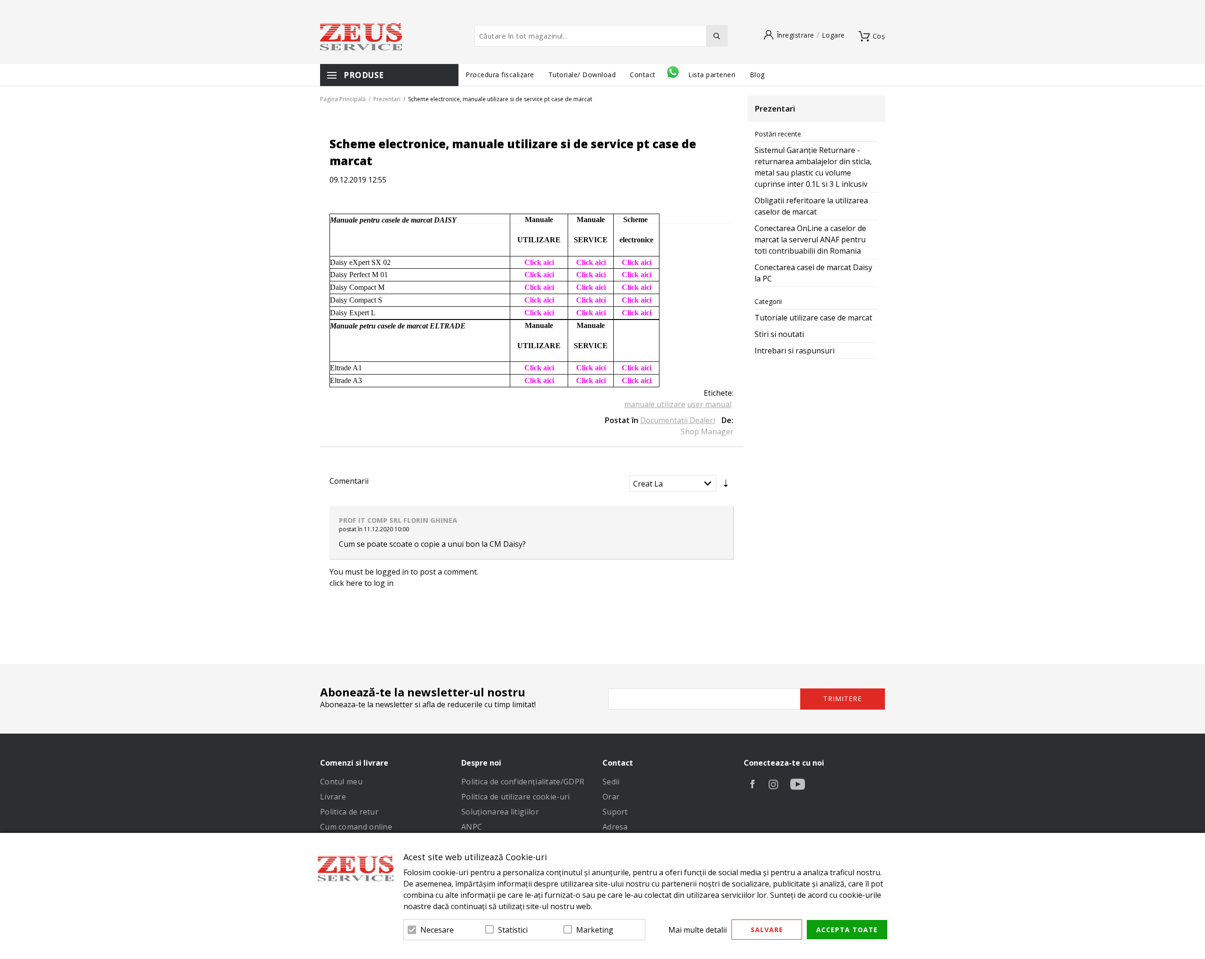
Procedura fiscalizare (500, 74)
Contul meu (341, 781)
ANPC (471, 827)
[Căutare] (717, 36)
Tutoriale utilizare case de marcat (813, 317)
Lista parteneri (712, 74)
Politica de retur (349, 812)
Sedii (611, 781)
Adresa (615, 827)
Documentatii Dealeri (677, 420)
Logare (833, 35)
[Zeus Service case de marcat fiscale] (361, 37)
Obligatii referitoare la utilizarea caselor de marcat (811, 206)
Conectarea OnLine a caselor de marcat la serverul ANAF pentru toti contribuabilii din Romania (810, 239)
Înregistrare (795, 35)
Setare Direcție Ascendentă (725, 485)
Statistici (513, 930)
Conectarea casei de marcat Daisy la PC (813, 273)
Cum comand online (356, 827)
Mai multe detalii (697, 930)
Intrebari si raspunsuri (795, 350)
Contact (644, 74)
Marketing (594, 930)
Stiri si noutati (779, 334)
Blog (757, 74)
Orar (610, 796)
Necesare (437, 930)
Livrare (333, 796)
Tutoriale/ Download (582, 74)
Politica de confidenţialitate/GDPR (522, 781)
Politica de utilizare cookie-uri (515, 796)
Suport (615, 812)
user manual (709, 404)
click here (345, 583)
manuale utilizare (654, 404)
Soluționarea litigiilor (500, 812)
